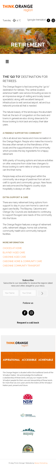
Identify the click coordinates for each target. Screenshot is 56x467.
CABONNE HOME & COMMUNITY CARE (22, 261)
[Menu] (7, 61)
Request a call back (28, 322)
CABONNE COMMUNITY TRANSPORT (21, 265)
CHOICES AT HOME (12, 248)
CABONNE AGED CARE (14, 257)
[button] (42, 293)
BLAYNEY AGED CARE (14, 252)
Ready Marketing (41, 463)
